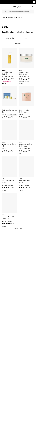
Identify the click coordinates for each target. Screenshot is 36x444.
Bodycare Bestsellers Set (9, 111)
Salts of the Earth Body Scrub (25, 111)
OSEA (15, 17)
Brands (10, 17)
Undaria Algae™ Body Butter (24, 73)
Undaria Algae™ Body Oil (8, 73)
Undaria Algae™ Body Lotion (8, 218)
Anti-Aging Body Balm (8, 181)
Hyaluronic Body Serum (24, 181)
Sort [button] (26, 38)
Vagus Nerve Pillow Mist (9, 145)
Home (3, 17)
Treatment (29, 32)
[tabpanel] (18, 135)
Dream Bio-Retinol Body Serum (25, 145)
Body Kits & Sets (8, 32)
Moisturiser (20, 32)
